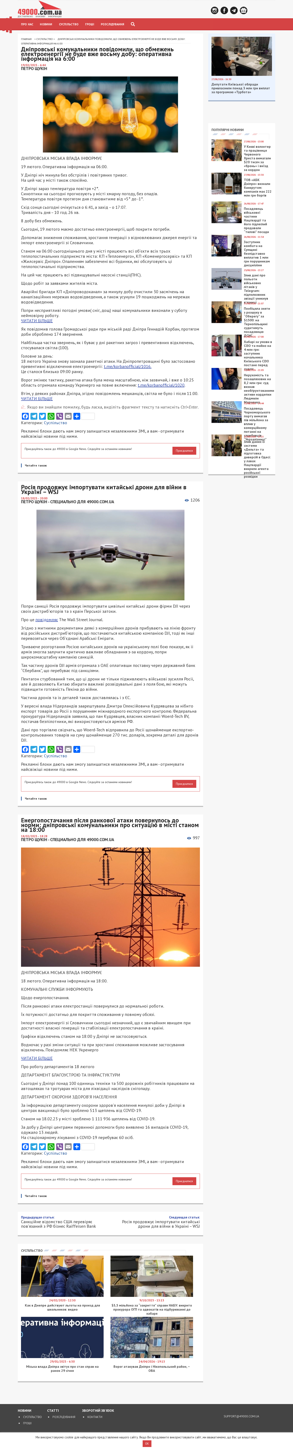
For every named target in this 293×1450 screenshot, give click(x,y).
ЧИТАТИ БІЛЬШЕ (37, 320)
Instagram (214, 10)
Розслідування (112, 24)
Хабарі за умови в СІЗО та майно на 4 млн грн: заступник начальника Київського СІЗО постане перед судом (258, 355)
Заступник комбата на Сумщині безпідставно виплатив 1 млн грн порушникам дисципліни (257, 253)
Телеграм (234, 10)
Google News (243, 10)
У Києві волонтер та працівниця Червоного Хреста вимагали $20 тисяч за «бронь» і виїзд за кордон (257, 158)
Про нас (27, 24)
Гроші (89, 24)
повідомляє (46, 619)
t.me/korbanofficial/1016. (127, 366)
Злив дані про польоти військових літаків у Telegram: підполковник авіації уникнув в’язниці (256, 288)
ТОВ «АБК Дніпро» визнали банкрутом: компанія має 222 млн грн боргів (258, 187)
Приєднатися (184, 451)
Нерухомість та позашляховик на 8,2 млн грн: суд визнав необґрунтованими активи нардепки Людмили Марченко (259, 388)
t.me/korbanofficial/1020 (161, 385)
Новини (46, 24)
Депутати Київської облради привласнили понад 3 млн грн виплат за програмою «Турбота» (240, 88)
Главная (26, 39)
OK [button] (147, 1443)
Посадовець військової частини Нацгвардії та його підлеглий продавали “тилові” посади (256, 220)
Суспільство (69, 24)
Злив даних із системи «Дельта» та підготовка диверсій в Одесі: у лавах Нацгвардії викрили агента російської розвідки (257, 459)
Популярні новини (227, 130)
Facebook (224, 10)
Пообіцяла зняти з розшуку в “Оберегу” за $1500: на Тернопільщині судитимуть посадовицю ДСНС (257, 322)
